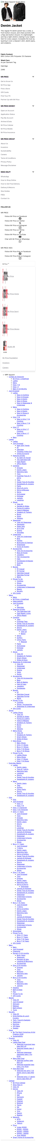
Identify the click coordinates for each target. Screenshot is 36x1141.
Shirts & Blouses (23, 490)
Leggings (20, 500)
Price (15, 1125)
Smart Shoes (21, 658)
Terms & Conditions (8, 158)
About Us (4, 144)
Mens (15, 383)
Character (16, 951)
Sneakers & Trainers (24, 512)
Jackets (20, 498)
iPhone (19, 1093)
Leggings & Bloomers (25, 961)
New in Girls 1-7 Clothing (23, 430)
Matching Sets (22, 472)
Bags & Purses (22, 553)
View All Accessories (24, 551)
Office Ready (22, 464)
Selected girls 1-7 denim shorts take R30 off (26, 1078)
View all (24, 632)
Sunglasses (21, 688)
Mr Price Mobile (6, 129)
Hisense (20, 1101)
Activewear (21, 494)
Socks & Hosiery (23, 547)
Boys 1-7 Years (18, 844)
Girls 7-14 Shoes (23, 749)
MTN (18, 1119)
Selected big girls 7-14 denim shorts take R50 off (25, 1073)
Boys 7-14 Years (19, 903)
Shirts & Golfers (23, 854)
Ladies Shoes (18, 713)
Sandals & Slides (23, 506)
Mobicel (20, 1103)
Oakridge (20, 450)
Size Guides (5, 191)
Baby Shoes (21, 743)
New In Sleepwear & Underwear (24, 404)
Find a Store (5, 89)
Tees (18, 480)
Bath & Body (17, 1008)
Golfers (19, 638)
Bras (18, 539)
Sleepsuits (20, 957)
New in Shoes (22, 401)
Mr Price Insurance (8, 132)
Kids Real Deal (18, 1069)
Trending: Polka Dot (24, 452)
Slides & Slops (22, 660)
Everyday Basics (15, 763)
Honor (19, 1109)
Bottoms (20, 971)
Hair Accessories (23, 557)
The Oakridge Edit (23, 460)
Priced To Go (18, 579)
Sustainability (6, 151)
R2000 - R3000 (22, 1131)
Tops (18, 474)
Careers (4, 154)
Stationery (17, 1022)
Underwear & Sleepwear (26, 587)
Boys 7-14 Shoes (23, 751)
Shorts (19, 628)
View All (20, 504)
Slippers (20, 518)
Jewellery (20, 555)
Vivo (18, 1111)
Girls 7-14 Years (19, 872)
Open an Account (7, 111)
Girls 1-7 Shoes (22, 745)
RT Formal (20, 571)
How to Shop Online (8, 180)
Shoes (15, 502)
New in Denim (22, 399)
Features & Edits (19, 456)
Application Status (8, 114)
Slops (19, 516)
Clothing (16, 466)
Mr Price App (5, 85)
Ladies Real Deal (19, 1042)
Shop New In (17, 1085)
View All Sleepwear (24, 522)
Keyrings (16, 1024)
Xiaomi (19, 1113)
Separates (20, 524)
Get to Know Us (7, 81)
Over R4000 (21, 1135)
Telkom (19, 1123)
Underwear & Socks (24, 838)
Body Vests (21, 955)
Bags (18, 680)
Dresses (20, 468)
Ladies (15, 381)
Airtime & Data (6, 121)
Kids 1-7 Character (20, 808)
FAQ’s (3, 195)
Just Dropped (14, 391)
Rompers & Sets (23, 959)
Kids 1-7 (16, 387)
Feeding (16, 988)
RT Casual (20, 569)
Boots (19, 514)
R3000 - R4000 (22, 1133)
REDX (19, 577)
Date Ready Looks (24, 613)
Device (15, 1089)
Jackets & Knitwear (24, 832)
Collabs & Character (16, 377)
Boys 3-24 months (20, 978)
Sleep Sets (21, 526)
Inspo (11, 1030)
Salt (18, 1095)
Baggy (23, 634)
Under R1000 (22, 1127)
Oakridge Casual (23, 573)
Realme (19, 1115)
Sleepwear (17, 520)
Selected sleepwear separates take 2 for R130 (24, 1054)
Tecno (19, 1105)
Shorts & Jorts (22, 488)
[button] (18, 77)
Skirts (19, 492)
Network (16, 1117)
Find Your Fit (5, 96)
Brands (15, 567)
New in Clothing (23, 395)
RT (18, 447)
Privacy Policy (6, 162)
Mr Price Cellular (7, 125)
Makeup (16, 1006)
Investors (4, 147)
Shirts (19, 636)
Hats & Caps (21, 684)
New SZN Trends (23, 445)
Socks (19, 674)
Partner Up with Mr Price (10, 100)
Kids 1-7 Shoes (22, 759)
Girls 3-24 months (19, 965)
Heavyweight (18, 601)
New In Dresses (22, 397)
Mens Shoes (17, 731)
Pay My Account (7, 118)
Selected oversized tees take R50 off (26, 1045)
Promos (12, 1038)
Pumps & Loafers (23, 508)
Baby (15, 437)
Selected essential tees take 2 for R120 (25, 1066)
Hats (18, 559)
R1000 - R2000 (22, 1129)
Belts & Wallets (22, 682)
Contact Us (5, 198)
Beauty (19, 589)
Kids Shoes (17, 741)
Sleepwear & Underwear (22, 662)
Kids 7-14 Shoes (23, 761)
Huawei (19, 1099)
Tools (15, 1010)
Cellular (11, 1081)
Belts (18, 565)
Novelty (20, 591)
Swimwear (25, 886)
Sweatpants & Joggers (25, 484)
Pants (19, 486)
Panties (19, 541)
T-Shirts (20, 848)
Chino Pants (21, 640)
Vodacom (20, 1121)
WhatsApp (5, 176)
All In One (20, 528)
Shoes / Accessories (24, 704)
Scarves (20, 563)
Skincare (16, 1004)
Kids (10, 797)
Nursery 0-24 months (21, 953)
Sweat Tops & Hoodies (25, 482)
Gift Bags (16, 1026)
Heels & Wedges (23, 510)
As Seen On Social (24, 458)
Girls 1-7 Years (18, 812)
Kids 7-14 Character (20, 810)
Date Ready (21, 462)
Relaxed (24, 642)
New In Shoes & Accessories (23, 414)
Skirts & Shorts (22, 884)
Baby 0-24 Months (20, 389)
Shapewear (21, 545)
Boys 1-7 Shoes (22, 747)
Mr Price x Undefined (21, 379)
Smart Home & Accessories (23, 1137)
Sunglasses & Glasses (25, 561)
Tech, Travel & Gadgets (21, 1020)
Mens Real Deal (18, 1058)
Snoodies (20, 532)
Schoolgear (17, 931)
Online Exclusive (23, 454)
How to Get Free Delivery (10, 184)
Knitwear (20, 496)
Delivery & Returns (8, 187)
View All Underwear (24, 537)
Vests (19, 672)
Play (14, 992)
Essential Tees (22, 621)
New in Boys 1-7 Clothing (23, 434)
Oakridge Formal (23, 575)
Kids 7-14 (16, 385)
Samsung (20, 1097)
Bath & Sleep (17, 990)
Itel (18, 1107)
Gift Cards (5, 92)
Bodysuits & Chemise (25, 543)
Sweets (15, 1028)
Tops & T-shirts (22, 769)
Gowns (19, 530)
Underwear (17, 534)
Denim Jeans (21, 470)
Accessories (17, 549)
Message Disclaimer (8, 165)
